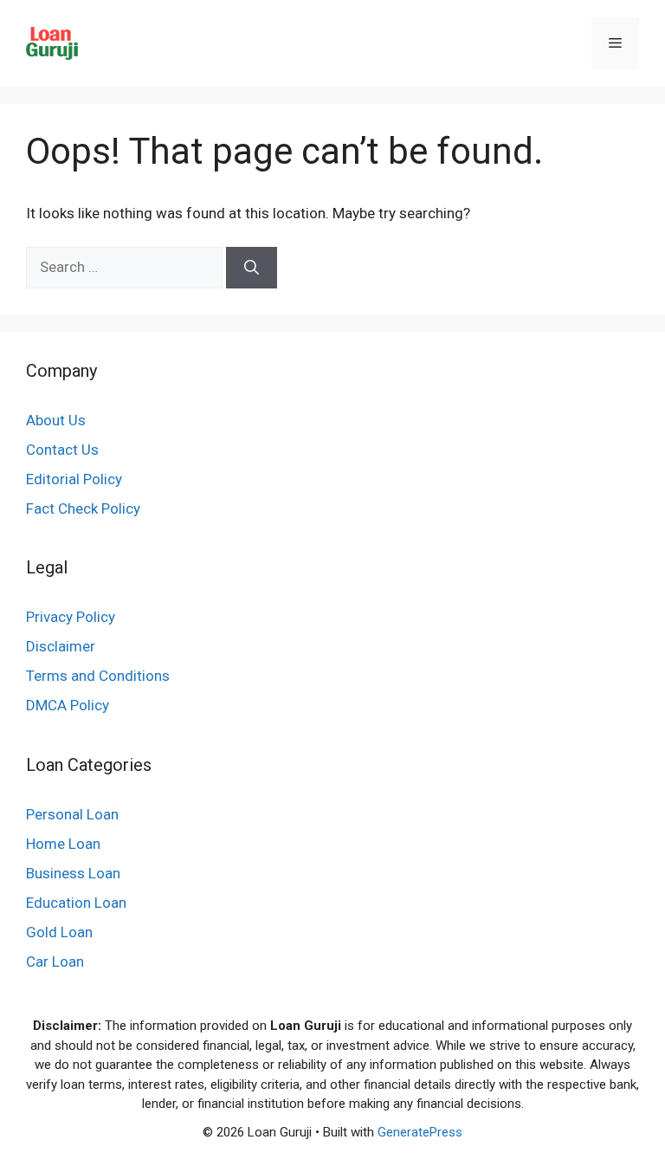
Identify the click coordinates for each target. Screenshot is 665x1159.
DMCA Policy (67, 705)
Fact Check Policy (83, 508)
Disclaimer (60, 646)
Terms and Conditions (98, 675)
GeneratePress (420, 1132)
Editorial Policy (74, 479)
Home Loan (63, 843)
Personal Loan (72, 814)
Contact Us (62, 449)
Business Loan (73, 873)
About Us (56, 420)
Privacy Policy (70, 616)
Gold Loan (59, 932)
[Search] (251, 267)
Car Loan (55, 961)
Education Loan (76, 902)
